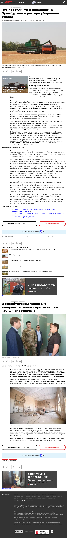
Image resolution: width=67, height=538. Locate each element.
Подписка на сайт (19, 496)
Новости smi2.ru (7, 296)
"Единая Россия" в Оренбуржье (10, 357)
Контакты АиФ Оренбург (44, 496)
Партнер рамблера (29, 531)
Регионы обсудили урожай (24, 217)
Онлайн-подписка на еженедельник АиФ (47, 494)
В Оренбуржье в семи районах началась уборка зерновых (25, 260)
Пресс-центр (31, 494)
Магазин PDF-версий (30, 496)
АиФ (24, 67)
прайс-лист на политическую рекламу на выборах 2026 (40, 498)
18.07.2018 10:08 (6, 7)
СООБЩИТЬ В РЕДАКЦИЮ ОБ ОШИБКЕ (23, 500)
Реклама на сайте (57, 496)
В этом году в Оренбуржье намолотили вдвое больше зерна (25, 266)
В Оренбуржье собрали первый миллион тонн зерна (23, 255)
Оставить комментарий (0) (52, 223)
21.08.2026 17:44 (6, 301)
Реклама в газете (18, 498)
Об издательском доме (20, 494)
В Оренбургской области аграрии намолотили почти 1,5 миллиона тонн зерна (30, 271)
